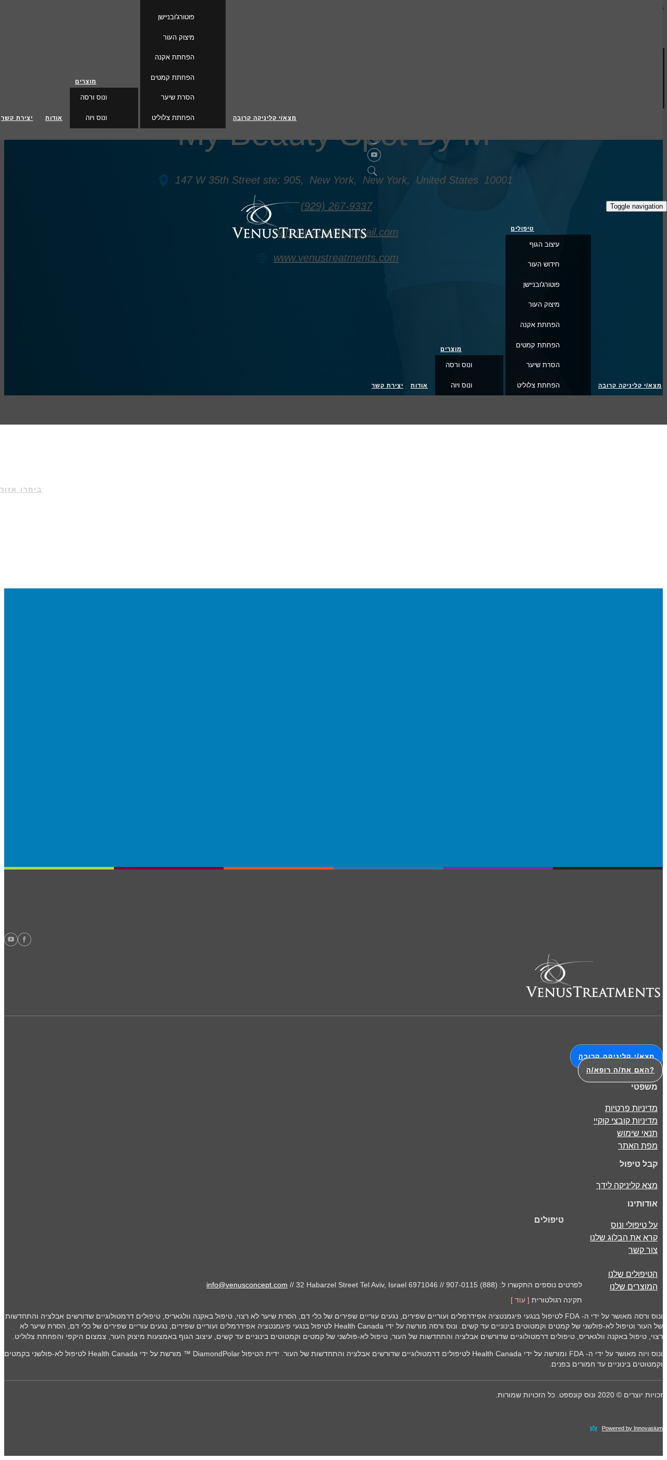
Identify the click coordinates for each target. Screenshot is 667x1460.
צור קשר (643, 1250)
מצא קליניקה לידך (627, 1185)
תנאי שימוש (637, 1133)
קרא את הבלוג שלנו (624, 1237)
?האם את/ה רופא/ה (620, 1070)
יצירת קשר (387, 385)
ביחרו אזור (21, 489)
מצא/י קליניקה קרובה (630, 385)
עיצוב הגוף (544, 244)
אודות (419, 385)
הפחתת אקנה (540, 325)
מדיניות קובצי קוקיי (626, 1120)
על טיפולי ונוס (634, 1225)
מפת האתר (638, 1145)
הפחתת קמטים (538, 345)
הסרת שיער (543, 365)
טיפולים (522, 228)
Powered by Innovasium (632, 1428)
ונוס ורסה (459, 365)
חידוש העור (544, 264)
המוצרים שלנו (634, 1286)
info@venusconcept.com (247, 1285)
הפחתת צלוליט (538, 385)
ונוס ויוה (461, 385)
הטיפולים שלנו (633, 1274)
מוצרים (451, 349)
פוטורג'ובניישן (541, 284)
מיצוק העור (544, 304)
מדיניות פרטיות (631, 1108)
